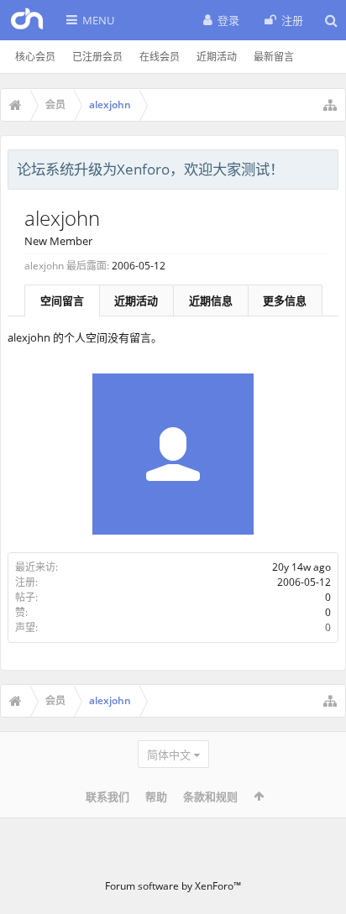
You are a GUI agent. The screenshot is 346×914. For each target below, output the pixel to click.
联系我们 (107, 796)
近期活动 (217, 57)
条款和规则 (210, 796)
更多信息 (285, 300)
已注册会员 (97, 57)
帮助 (156, 796)
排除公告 (326, 167)
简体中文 (169, 754)
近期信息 (211, 300)
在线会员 (159, 57)
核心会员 (35, 57)
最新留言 (274, 57)
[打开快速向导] (330, 105)
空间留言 (62, 300)
